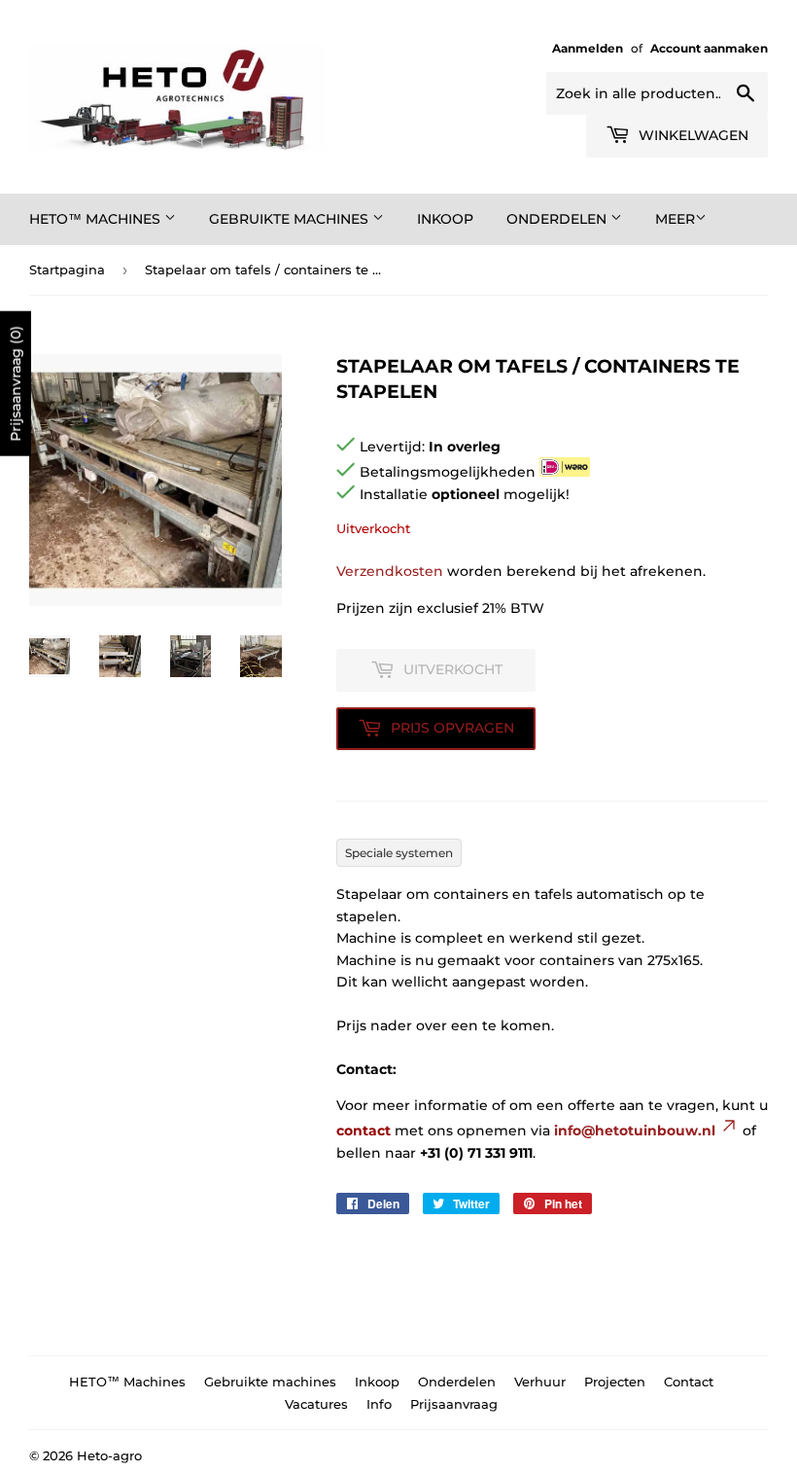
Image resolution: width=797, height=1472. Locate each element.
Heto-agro (109, 1455)
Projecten (614, 1381)
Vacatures (316, 1404)
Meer (675, 219)
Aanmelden (587, 48)
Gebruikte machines (290, 219)
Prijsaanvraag (454, 1404)
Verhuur (540, 1381)
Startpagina (67, 269)
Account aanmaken (709, 48)
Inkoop (445, 219)
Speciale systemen (399, 852)
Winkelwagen (691, 135)
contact (363, 1130)
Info (379, 1404)
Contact (688, 1381)
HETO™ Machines (96, 219)
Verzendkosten (389, 571)
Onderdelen (558, 219)
